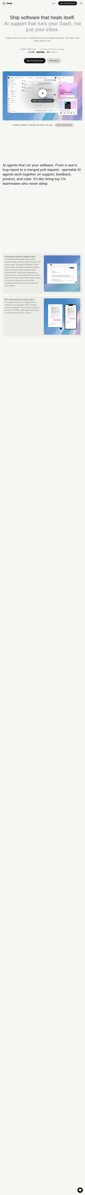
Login (54, 3)
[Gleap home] (7, 3)
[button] (81, 3)
